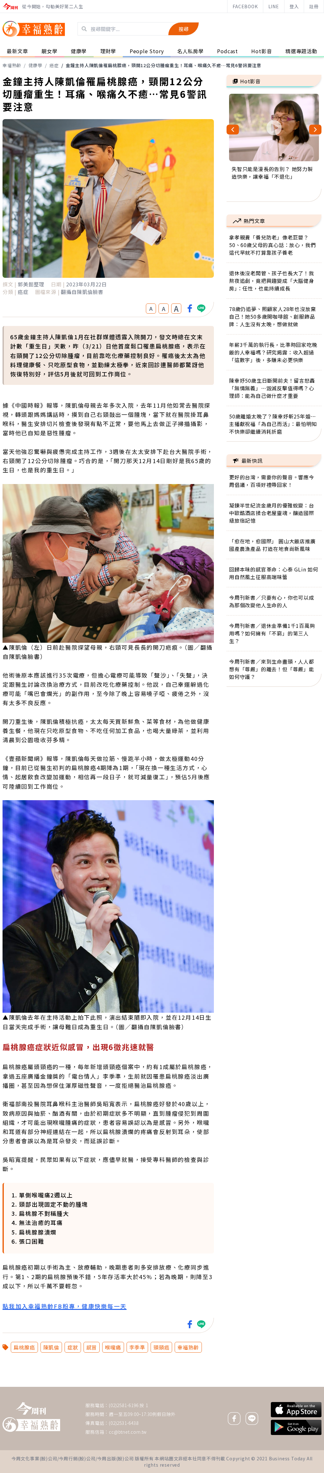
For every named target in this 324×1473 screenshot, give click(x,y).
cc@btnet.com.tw (128, 1432)
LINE (273, 6)
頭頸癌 (161, 1347)
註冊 (314, 6)
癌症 (54, 65)
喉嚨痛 (113, 1347)
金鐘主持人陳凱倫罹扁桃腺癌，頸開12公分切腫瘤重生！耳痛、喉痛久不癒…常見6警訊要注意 (163, 65)
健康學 (35, 65)
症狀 (72, 1347)
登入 (294, 6)
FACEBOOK (245, 6)
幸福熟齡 (12, 65)
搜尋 (183, 29)
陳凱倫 (51, 1347)
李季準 (137, 1347)
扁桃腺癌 (24, 1347)
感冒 (91, 1347)
